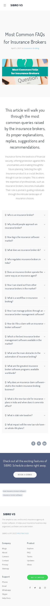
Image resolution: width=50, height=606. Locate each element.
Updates (30, 560)
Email (4, 586)
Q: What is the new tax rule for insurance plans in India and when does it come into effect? (24, 402)
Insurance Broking (31, 48)
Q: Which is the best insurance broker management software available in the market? (23, 340)
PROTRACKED (23, 533)
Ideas (29, 564)
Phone (5, 582)
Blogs (4, 548)
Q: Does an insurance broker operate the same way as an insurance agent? (24, 273)
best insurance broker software (14, 491)
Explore (30, 548)
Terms (29, 556)
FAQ (29, 552)
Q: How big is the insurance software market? (22, 238)
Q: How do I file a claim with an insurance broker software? (24, 325)
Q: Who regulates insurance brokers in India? (23, 261)
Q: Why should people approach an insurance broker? (21, 226)
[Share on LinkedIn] (44, 443)
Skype (4, 594)
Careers (5, 556)
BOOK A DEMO (25, 474)
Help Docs (6, 598)
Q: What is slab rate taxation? (18, 415)
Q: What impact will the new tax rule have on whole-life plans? (24, 426)
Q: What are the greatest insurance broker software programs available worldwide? (22, 369)
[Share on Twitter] (39, 443)
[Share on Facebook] (33, 443)
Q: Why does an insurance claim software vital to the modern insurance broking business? (24, 386)
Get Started (37, 577)
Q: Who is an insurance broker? (19, 214)
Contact (5, 560)
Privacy (5, 564)
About (4, 552)
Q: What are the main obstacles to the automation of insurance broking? (23, 354)
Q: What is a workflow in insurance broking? (21, 299)
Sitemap (5, 568)
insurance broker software (12, 495)
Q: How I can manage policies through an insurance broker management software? (24, 312)
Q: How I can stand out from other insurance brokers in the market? (21, 286)
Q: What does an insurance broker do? (23, 249)
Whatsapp (6, 590)
